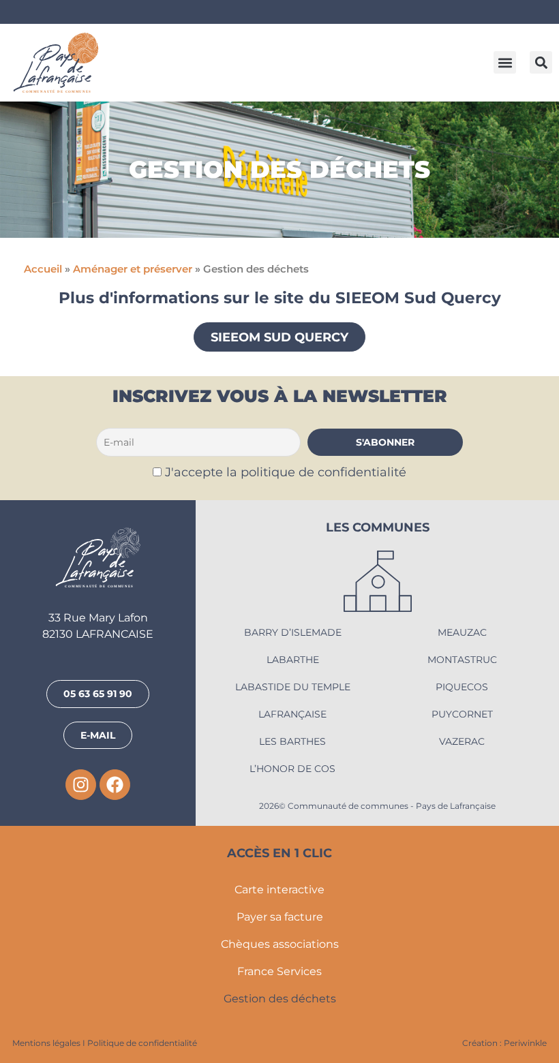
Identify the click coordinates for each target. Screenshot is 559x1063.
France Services (279, 971)
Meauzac (462, 632)
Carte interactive (279, 889)
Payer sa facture (280, 916)
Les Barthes (292, 741)
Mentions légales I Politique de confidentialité (104, 1043)
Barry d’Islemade (293, 632)
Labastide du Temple (292, 687)
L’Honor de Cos (292, 768)
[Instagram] (80, 784)
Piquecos (462, 687)
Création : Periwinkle (504, 1043)
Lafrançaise (292, 714)
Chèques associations (280, 944)
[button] (505, 62)
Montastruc (462, 659)
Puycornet (462, 714)
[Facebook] (115, 784)
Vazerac (462, 741)
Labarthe (293, 659)
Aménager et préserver (132, 269)
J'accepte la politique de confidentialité (285, 472)
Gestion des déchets (280, 998)
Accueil (43, 269)
